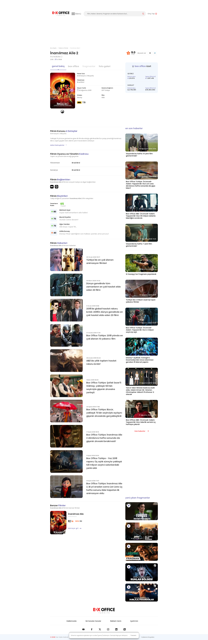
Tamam (133, 635)
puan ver (142, 53)
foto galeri (104, 66)
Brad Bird (80, 82)
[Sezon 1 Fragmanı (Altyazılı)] (141, 552)
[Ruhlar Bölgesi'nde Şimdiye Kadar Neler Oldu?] (141, 572)
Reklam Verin (115, 621)
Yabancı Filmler (63, 48)
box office (73, 66)
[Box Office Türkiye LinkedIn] (116, 629)
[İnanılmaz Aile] (58, 522)
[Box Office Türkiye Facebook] (91, 629)
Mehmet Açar (64, 210)
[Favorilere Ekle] (150, 53)
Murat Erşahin (65, 217)
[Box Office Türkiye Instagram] (108, 629)
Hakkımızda (71, 621)
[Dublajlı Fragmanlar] (141, 593)
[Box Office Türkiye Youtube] (83, 629)
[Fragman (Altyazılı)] (141, 511)
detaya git (73, 528)
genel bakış (58, 66)
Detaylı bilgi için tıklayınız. (119, 635)
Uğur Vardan (64, 224)
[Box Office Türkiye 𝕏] (100, 629)
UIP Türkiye (106, 90)
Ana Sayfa (53, 48)
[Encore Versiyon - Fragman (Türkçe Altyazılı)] (141, 531)
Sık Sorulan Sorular (93, 621)
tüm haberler (140, 431)
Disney (79, 97)
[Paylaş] (155, 53)
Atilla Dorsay (64, 231)
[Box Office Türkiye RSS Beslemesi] (124, 629)
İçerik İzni (134, 621)
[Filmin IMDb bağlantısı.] (52, 186)
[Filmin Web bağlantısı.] (56, 186)
